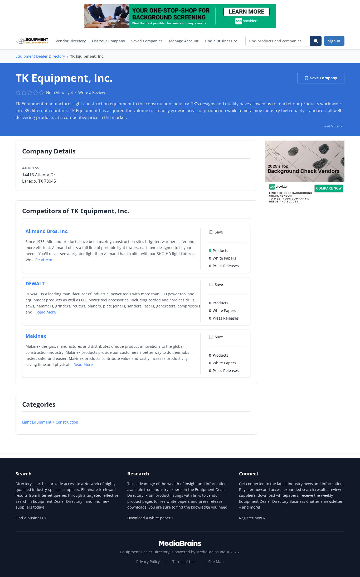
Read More (45, 259)
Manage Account (183, 40)
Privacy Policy (148, 561)
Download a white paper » (150, 517)
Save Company (323, 77)
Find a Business (218, 40)
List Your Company (108, 40)
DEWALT (35, 283)
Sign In (334, 40)
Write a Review (91, 92)
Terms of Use (184, 561)
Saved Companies (147, 40)
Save (219, 232)
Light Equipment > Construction (50, 422)
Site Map (216, 561)
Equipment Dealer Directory (40, 56)
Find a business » (31, 517)
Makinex (36, 336)
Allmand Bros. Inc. (47, 231)
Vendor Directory (71, 40)
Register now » (252, 517)
